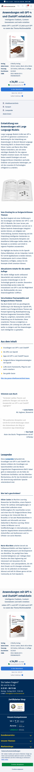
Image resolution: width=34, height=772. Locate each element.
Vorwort (8, 107)
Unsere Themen (8, 741)
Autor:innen (7, 114)
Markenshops (7, 746)
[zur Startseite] (8, 6)
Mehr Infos (4, 759)
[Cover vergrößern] (17, 46)
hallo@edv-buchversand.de (15, 693)
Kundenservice (8, 735)
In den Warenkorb (17, 89)
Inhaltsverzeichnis (11, 103)
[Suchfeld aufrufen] (19, 6)
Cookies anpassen (17, 769)
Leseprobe (9, 110)
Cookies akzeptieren (17, 764)
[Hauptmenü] (32, 6)
